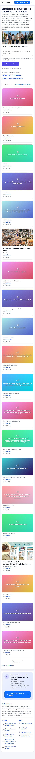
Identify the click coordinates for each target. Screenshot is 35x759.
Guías (4, 720)
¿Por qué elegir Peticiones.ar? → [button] (12, 75)
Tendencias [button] (7, 84)
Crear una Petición (8, 666)
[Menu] (32, 2)
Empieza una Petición (22, 2)
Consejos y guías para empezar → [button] (12, 78)
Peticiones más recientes (22, 84)
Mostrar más (17, 662)
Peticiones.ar (6, 2)
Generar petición (11, 64)
